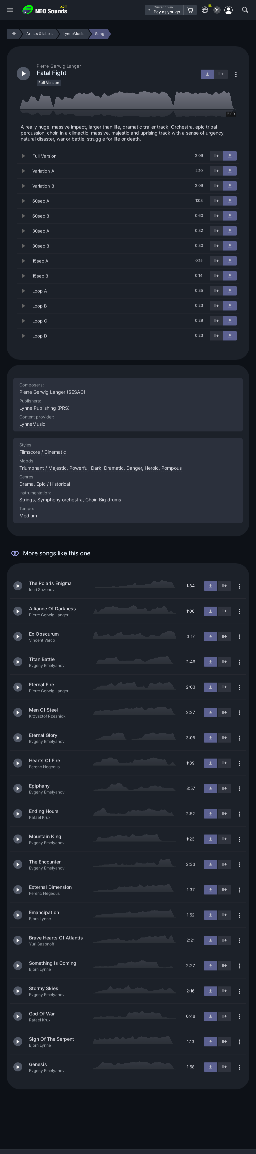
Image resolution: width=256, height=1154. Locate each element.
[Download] (230, 156)
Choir (90, 499)
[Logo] (45, 10)
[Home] (13, 34)
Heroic (152, 468)
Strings (27, 499)
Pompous (171, 468)
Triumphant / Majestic (43, 468)
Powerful (78, 468)
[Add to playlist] (216, 156)
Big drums (110, 499)
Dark (96, 468)
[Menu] (10, 10)
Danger (134, 468)
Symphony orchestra (60, 499)
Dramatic (114, 468)
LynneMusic (32, 424)
